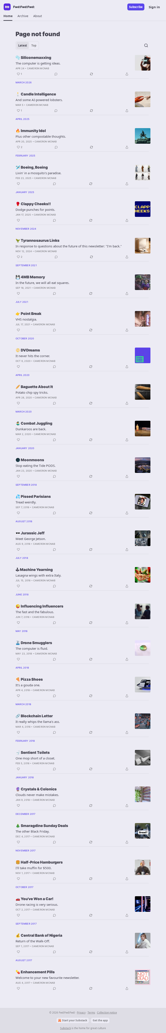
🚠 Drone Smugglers (34, 643)
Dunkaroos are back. (31, 429)
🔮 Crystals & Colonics (36, 789)
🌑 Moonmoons (30, 460)
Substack (65, 1028)
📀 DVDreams (28, 350)
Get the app (100, 1020)
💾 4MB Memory (30, 277)
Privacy (81, 1012)
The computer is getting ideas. (38, 63)
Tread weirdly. (26, 502)
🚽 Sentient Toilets (33, 752)
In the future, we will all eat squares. (42, 282)
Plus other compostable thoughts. (41, 136)
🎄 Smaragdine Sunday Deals (42, 825)
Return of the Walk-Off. (33, 941)
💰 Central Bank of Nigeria (39, 935)
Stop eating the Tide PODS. (36, 465)
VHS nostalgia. (26, 319)
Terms (91, 1012)
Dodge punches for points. (35, 209)
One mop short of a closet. (35, 758)
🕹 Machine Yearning (34, 569)
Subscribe (136, 7)
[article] (83, 66)
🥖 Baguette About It (34, 387)
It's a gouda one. (28, 685)
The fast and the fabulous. (35, 612)
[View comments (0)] (56, 74)
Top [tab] (33, 45)
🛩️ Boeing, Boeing (32, 167)
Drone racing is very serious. (37, 904)
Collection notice (107, 1012)
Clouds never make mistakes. (37, 795)
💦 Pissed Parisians (33, 496)
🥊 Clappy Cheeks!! (33, 204)
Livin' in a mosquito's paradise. (38, 173)
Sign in (154, 7)
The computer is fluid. (32, 648)
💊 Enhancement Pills (35, 972)
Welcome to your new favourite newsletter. (47, 977)
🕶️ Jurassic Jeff (30, 533)
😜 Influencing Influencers (39, 606)
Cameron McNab (38, 68)
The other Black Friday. (32, 831)
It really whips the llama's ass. (38, 721)
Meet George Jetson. (31, 539)
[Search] (146, 45)
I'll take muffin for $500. (34, 868)
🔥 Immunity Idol (31, 131)
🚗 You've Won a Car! (34, 899)
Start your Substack (74, 1020)
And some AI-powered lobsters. (39, 100)
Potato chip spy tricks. (32, 392)
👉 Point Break (28, 313)
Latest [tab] (22, 45)
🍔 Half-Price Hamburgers (39, 862)
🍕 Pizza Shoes (29, 679)
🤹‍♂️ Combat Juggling (34, 423)
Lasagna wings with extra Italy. (38, 575)
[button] (8, 16)
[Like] (18, 183)
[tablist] (27, 45)
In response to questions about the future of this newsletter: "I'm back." (69, 246)
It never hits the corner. (33, 356)
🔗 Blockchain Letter (34, 716)
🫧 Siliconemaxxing (33, 57)
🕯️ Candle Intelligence (36, 94)
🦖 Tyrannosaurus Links (37, 240)
